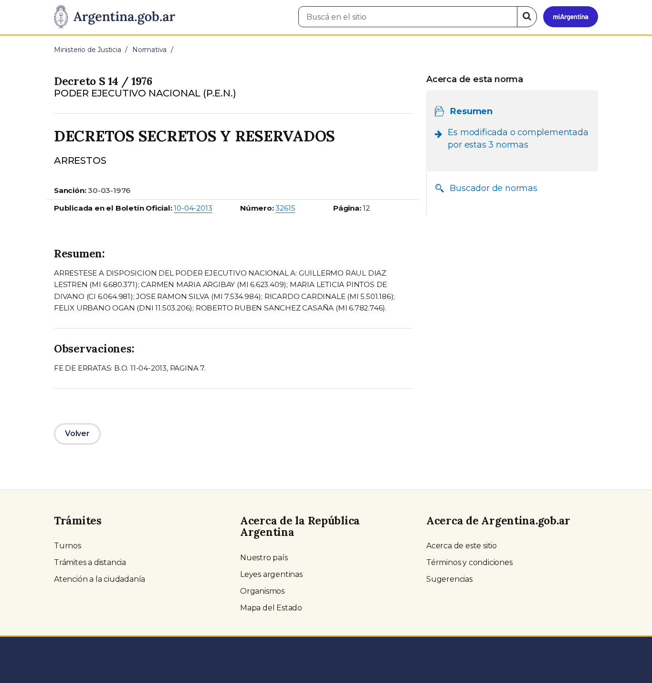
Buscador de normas (493, 188)
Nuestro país (264, 557)
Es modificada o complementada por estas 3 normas (518, 138)
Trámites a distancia (90, 562)
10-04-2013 (193, 208)
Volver (77, 433)
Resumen (471, 111)
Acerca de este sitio (461, 545)
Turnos (67, 545)
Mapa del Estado (271, 607)
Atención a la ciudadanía (99, 579)
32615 (285, 208)
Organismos (262, 591)
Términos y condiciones (469, 562)
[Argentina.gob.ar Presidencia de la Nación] (114, 17)
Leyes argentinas (271, 574)
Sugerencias (449, 579)
